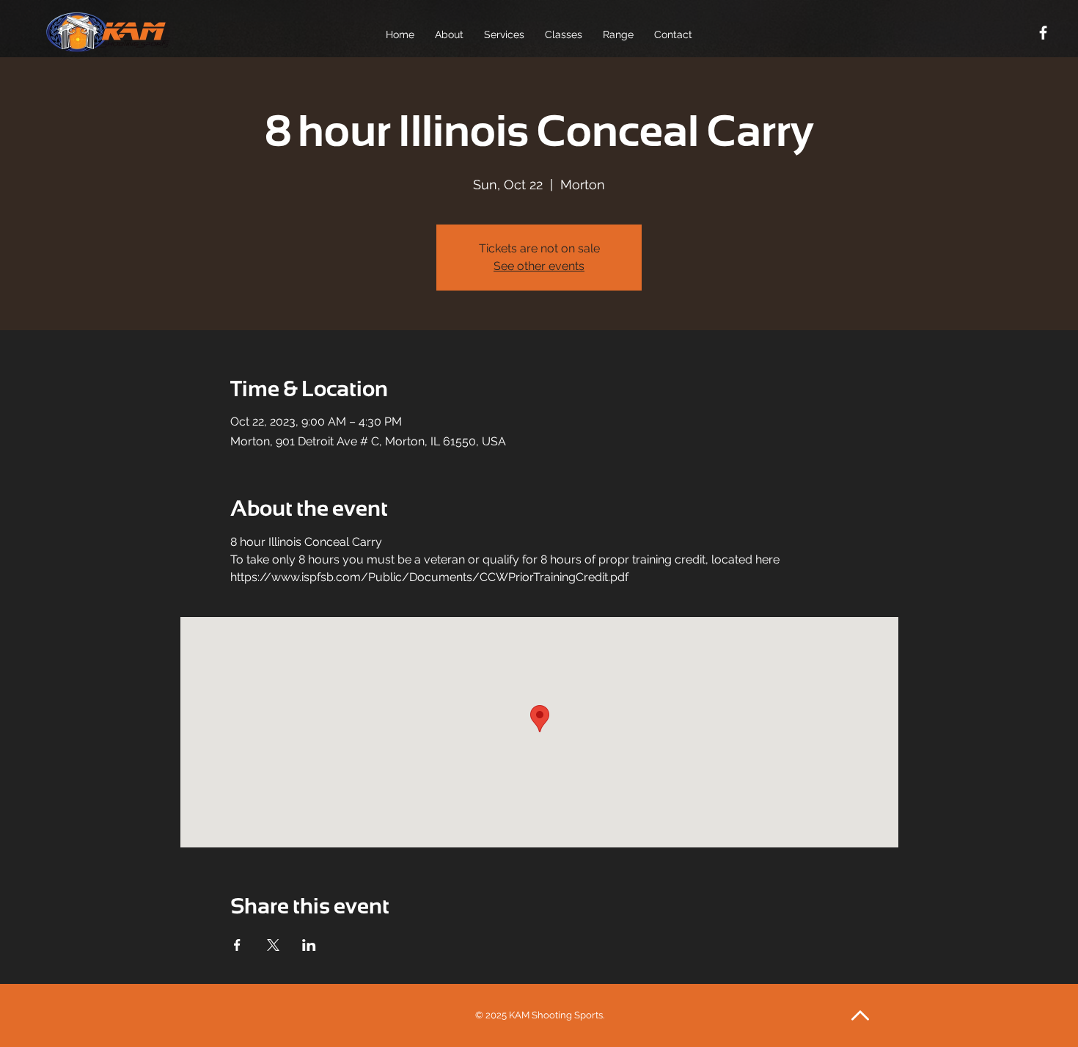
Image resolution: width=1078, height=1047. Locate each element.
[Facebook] (1043, 32)
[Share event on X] (273, 945)
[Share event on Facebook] (237, 945)
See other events (539, 266)
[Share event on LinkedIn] (309, 945)
